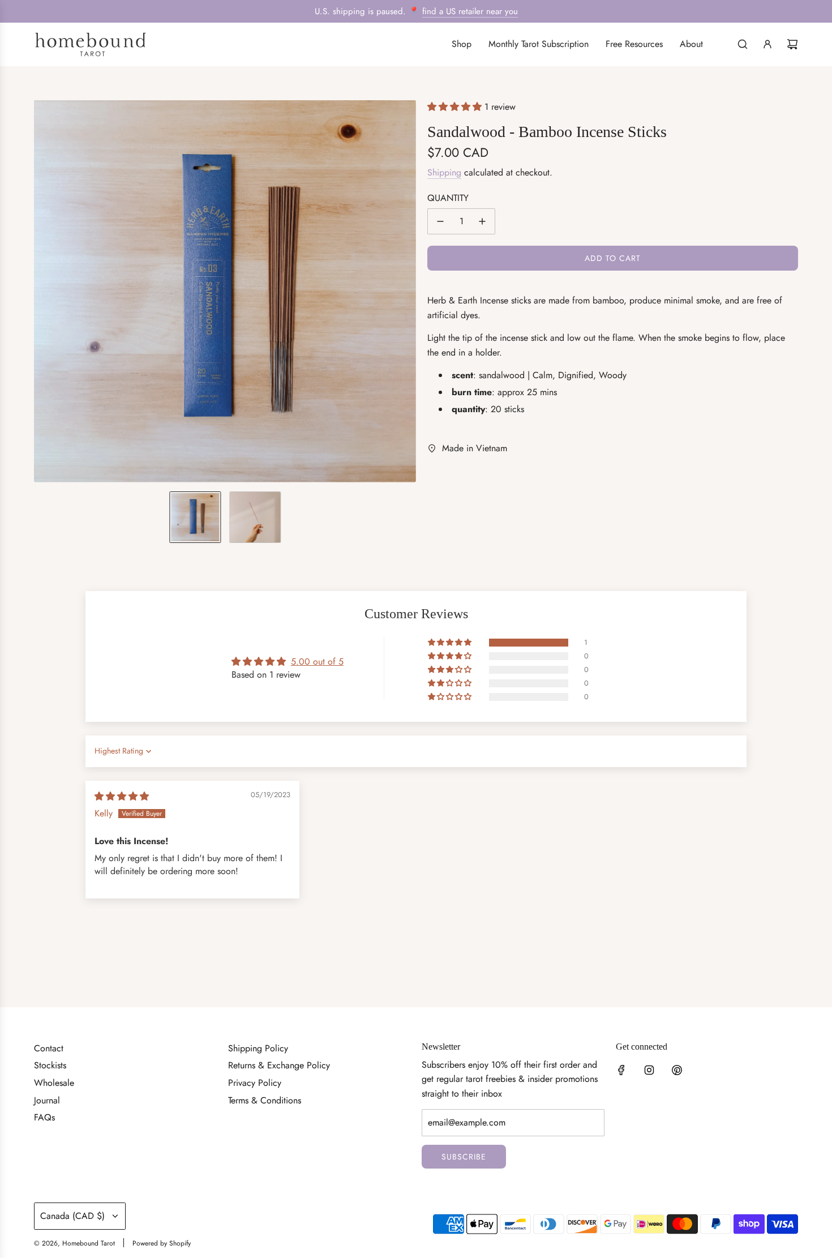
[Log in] (767, 44)
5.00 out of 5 (317, 661)
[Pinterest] (676, 1070)
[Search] (742, 44)
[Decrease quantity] (440, 221)
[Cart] (792, 44)
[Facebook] (621, 1070)
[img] (122, 796)
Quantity (448, 197)
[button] (43, 291)
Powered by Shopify (161, 1243)
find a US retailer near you (470, 11)
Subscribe (463, 1156)
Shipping (444, 172)
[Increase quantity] (482, 221)
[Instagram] (649, 1070)
